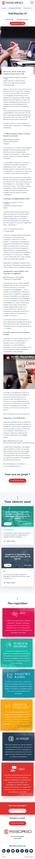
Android (23, 263)
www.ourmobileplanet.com (11, 466)
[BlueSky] (31, 851)
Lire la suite (10, 541)
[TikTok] (26, 851)
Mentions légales (29, 857)
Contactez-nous (17, 480)
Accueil (4, 8)
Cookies (3, 857)
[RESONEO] (12, 3)
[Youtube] (13, 851)
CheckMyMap (7, 302)
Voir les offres (17, 823)
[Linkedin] (4, 851)
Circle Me (6, 338)
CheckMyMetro (17, 289)
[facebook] (17, 851)
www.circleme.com (24, 414)
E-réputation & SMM (15, 8)
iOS (29, 263)
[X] (8, 851)
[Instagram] (22, 851)
